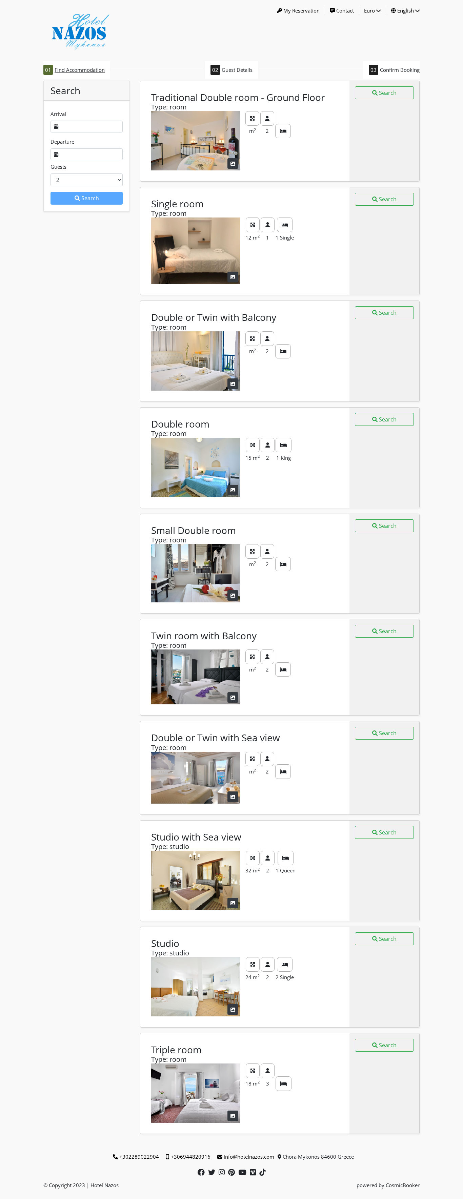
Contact (345, 10)
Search (90, 198)
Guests (58, 166)
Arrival (58, 113)
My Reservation (301, 10)
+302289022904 (139, 1156)
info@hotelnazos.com (249, 1156)
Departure (62, 141)
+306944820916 (190, 1156)
